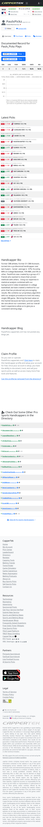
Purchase (19, 36)
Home (5, 544)
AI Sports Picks (9, 662)
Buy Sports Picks (9, 581)
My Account (7, 547)
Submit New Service (11, 612)
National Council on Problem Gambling (14, 758)
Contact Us (7, 587)
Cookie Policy (8, 697)
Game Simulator (9, 568)
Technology (7, 599)
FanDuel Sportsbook (11, 656)
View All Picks (5, 241)
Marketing (7, 602)
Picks (29, 36)
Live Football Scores (11, 659)
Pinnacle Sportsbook (11, 654)
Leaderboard (8, 552)
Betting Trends (9, 563)
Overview (7, 36)
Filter (13, 54)
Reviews (39, 36)
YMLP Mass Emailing (11, 633)
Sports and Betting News (13, 615)
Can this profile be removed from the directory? (21, 379)
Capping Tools (8, 560)
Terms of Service (9, 692)
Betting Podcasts (10, 576)
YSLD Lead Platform (11, 631)
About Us (6, 579)
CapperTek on (8, 636)
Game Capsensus (10, 571)
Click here (28, 360)
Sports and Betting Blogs (13, 617)
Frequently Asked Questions (14, 623)
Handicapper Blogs (11, 620)
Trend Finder (8, 565)
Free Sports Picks (10, 628)
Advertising (7, 604)
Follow (9, 29)
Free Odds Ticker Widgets (13, 625)
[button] (39, 3)
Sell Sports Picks (9, 584)
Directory (6, 555)
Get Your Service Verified (13, 610)
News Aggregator (10, 573)
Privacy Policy (8, 694)
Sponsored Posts (10, 607)
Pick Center (7, 549)
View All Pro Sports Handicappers (22, 520)
